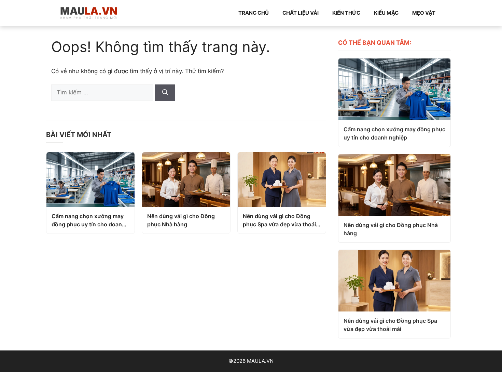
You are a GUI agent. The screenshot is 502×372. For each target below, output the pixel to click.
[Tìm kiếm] (165, 92)
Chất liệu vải (300, 13)
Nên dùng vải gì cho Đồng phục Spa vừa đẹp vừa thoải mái (279, 220)
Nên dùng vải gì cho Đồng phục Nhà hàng (181, 220)
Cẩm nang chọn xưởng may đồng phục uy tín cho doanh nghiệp (88, 220)
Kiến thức (346, 13)
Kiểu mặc (386, 13)
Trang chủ (253, 13)
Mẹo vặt (423, 13)
